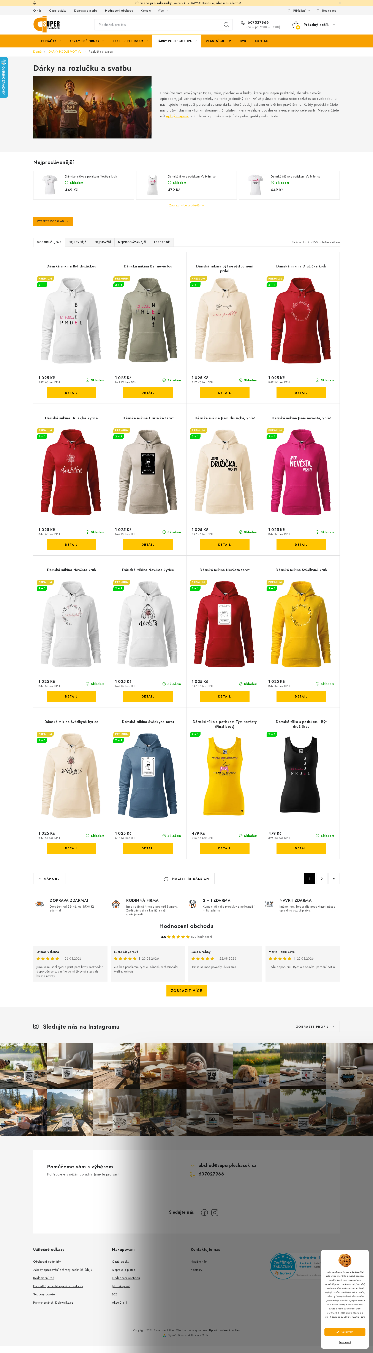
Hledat (226, 24)
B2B (115, 1294)
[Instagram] (214, 1212)
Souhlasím (347, 1332)
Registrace (329, 10)
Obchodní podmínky (47, 1261)
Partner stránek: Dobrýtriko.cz (53, 1302)
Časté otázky (57, 10)
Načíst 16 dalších (190, 879)
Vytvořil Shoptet (177, 1335)
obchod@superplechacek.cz (227, 1165)
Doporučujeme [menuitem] (49, 242)
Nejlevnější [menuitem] (78, 242)
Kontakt (146, 10)
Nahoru (52, 879)
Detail (71, 392)
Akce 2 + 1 (119, 1302)
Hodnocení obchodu (119, 10)
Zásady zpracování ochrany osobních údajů (62, 1270)
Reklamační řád (43, 1278)
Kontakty (196, 1270)
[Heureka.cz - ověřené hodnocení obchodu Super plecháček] (305, 1266)
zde (363, 1316)
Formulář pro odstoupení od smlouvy (58, 1286)
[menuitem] (49, 41)
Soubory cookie (44, 1294)
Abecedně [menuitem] (161, 242)
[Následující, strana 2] (321, 878)
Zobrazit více (186, 990)
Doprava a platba (85, 10)
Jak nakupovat (121, 1286)
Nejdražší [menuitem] (103, 242)
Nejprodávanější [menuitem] (132, 242)
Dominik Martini (200, 1335)
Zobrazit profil (312, 1027)
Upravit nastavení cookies (224, 1330)
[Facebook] (204, 1212)
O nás (37, 10)
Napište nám (199, 1261)
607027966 (258, 22)
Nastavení (345, 1342)
